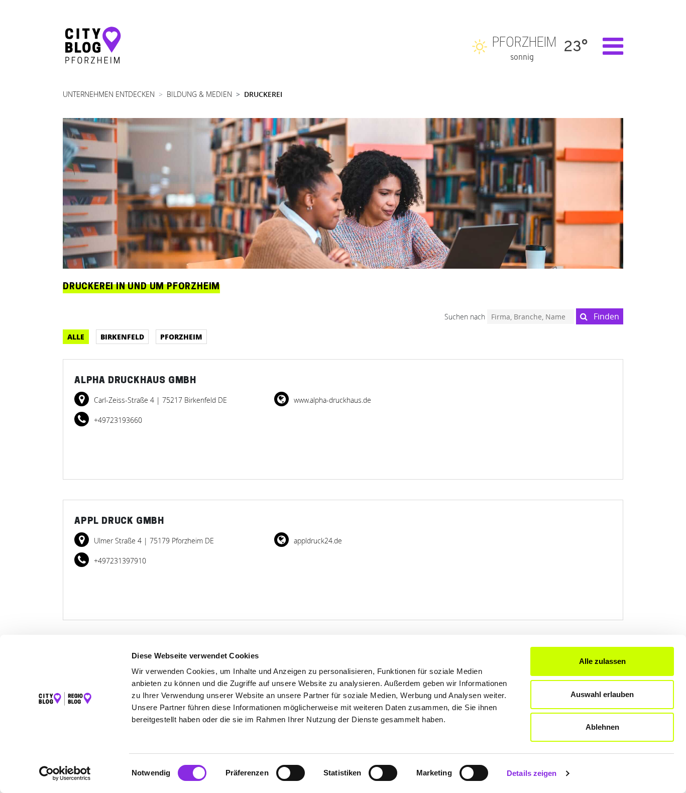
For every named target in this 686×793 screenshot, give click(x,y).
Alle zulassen (602, 661)
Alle (75, 336)
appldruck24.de (317, 540)
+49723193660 (117, 420)
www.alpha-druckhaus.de (331, 400)
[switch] (290, 773)
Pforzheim (181, 336)
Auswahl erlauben (602, 694)
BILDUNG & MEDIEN (199, 94)
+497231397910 (119, 560)
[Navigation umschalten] (608, 46)
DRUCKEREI (263, 94)
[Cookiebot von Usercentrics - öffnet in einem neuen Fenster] (65, 773)
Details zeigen (531, 773)
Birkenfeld (122, 336)
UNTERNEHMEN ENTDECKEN (109, 94)
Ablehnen (602, 727)
